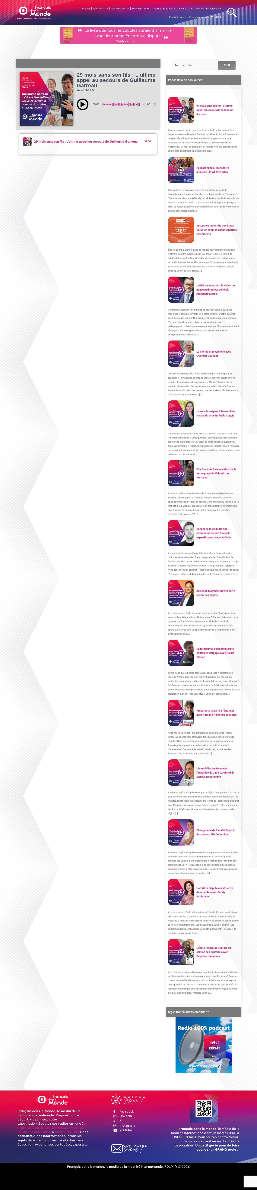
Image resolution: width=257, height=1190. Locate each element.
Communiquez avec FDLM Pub (205, 17)
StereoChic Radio (67, 1132)
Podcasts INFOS (140, 8)
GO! (227, 65)
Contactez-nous (177, 17)
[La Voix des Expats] (203, 1045)
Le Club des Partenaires (208, 8)
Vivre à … (184, 8)
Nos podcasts (118, 8)
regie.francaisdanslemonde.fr (188, 1012)
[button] (82, 104)
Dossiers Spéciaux (163, 8)
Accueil (86, 8)
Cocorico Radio (40, 1132)
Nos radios (99, 8)
